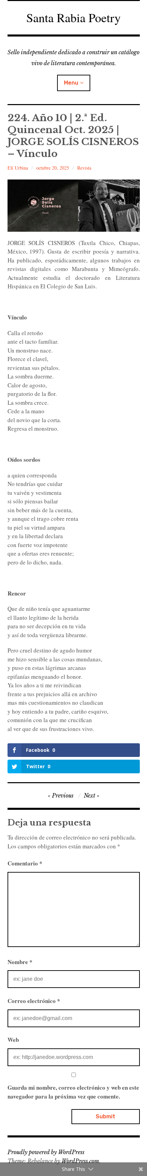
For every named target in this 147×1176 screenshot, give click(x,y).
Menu (71, 83)
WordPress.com (80, 1161)
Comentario (25, 863)
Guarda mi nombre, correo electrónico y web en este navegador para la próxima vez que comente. (73, 1092)
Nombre (20, 962)
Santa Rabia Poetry (73, 17)
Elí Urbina (18, 167)
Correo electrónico (34, 1000)
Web (13, 1039)
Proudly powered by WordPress (46, 1152)
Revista (84, 167)
